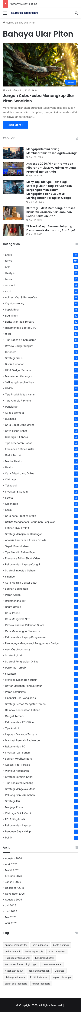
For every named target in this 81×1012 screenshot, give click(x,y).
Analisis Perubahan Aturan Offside (25, 540)
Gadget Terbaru (14, 716)
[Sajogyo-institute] (24, 12)
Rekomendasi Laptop (18, 825)
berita (8, 254)
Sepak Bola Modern (17, 546)
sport (8, 291)
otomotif (10, 285)
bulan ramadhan (56, 951)
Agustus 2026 (13, 858)
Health (9, 467)
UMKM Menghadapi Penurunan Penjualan (30, 521)
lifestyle (10, 273)
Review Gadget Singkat (19, 345)
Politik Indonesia (38, 977)
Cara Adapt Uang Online (19, 473)
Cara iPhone (12, 612)
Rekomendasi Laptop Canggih (23, 564)
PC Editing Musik (15, 819)
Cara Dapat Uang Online (19, 424)
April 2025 (11, 923)
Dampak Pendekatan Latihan (22, 710)
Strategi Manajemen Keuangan (23, 534)
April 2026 (11, 864)
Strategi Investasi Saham (20, 570)
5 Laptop (10, 673)
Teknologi (11, 485)
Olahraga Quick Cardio (18, 813)
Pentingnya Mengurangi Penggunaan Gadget (32, 643)
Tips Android (12, 728)
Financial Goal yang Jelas (20, 697)
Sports (9, 497)
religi (8, 333)
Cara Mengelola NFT (17, 619)
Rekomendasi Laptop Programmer (25, 637)
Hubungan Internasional (17, 957)
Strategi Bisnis (13, 358)
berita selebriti (12, 951)
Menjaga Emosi (14, 807)
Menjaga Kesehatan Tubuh (21, 679)
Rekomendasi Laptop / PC (21, 327)
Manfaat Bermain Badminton (22, 740)
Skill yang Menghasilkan (19, 382)
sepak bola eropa (62, 977)
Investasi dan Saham (18, 752)
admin (9, 90)
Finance (10, 576)
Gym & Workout (14, 412)
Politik (8, 837)
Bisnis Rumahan (14, 364)
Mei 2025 (10, 917)
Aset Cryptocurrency (18, 649)
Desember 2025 (14, 887)
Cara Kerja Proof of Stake (20, 515)
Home (9, 22)
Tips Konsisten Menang (19, 782)
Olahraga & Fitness (16, 436)
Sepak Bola (12, 309)
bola (7, 267)
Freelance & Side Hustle (19, 449)
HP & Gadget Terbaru (18, 370)
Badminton (11, 315)
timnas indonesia (41, 983)
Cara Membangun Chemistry (22, 631)
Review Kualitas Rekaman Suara (24, 625)
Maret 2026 (12, 870)
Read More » (15, 124)
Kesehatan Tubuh (14, 970)
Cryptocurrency (14, 303)
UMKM (9, 388)
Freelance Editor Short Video (22, 558)
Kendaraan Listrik (44, 957)
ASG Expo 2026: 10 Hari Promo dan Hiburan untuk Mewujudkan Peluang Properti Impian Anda (51, 168)
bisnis (8, 279)
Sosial (8, 509)
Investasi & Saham (16, 491)
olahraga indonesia (15, 977)
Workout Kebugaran (17, 770)
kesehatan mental (52, 964)
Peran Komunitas (15, 691)
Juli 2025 (10, 905)
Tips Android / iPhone (18, 400)
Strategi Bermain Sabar (19, 776)
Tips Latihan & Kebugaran (20, 339)
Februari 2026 (13, 876)
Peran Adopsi (13, 594)
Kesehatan (11, 503)
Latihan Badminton (16, 588)
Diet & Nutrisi (13, 455)
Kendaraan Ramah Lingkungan (21, 964)
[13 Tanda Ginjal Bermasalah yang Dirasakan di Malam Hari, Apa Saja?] (13, 230)
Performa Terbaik (15, 667)
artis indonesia (40, 945)
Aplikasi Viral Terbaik (17, 764)
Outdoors (10, 352)
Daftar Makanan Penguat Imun (23, 685)
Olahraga (10, 479)
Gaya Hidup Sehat (16, 430)
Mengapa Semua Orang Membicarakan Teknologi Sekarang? (51, 151)
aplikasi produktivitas (16, 945)
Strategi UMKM (14, 655)
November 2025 (15, 893)
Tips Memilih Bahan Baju (20, 552)
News (8, 260)
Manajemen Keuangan (18, 376)
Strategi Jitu (12, 801)
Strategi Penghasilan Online (21, 661)
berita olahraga (61, 945)
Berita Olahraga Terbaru (19, 321)
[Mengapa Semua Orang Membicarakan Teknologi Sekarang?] (13, 153)
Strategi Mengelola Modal (20, 788)
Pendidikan (11, 406)
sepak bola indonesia (16, 983)
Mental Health (13, 461)
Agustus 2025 (13, 899)
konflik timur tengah (39, 970)
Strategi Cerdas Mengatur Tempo (25, 704)
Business (10, 418)
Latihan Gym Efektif (17, 528)
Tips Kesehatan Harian (18, 443)
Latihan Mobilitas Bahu (19, 758)
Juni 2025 (11, 911)
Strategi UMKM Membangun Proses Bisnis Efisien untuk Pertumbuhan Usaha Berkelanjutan (50, 212)
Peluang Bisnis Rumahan (20, 795)
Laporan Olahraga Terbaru (21, 734)
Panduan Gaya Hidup (18, 831)
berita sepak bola (34, 951)
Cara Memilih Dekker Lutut (21, 582)
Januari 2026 (13, 881)
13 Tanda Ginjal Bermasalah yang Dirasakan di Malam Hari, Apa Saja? (51, 228)
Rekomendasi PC (15, 746)
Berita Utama (13, 606)
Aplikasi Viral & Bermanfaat (21, 297)
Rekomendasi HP (15, 600)
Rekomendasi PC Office (19, 722)
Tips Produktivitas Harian (20, 394)
